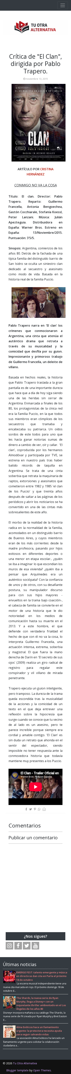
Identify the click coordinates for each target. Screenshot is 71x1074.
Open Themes (42, 1070)
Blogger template (17, 1070)
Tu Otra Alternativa (25, 1063)
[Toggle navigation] (62, 5)
